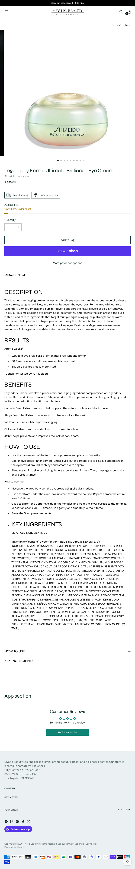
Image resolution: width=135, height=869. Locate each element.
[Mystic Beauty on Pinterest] (18, 822)
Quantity (10, 220)
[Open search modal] (121, 11)
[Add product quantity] (18, 227)
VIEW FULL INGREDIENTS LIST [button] (30, 533)
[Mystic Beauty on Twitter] (29, 822)
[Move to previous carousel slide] (120, 679)
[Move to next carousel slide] (128, 679)
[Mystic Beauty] (67, 11)
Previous (116, 25)
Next (128, 25)
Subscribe (124, 809)
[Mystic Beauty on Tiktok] (23, 822)
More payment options (67, 263)
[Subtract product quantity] (8, 227)
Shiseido (9, 176)
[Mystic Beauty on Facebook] (6, 822)
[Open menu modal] (6, 11)
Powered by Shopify (14, 847)
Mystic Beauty (31, 843)
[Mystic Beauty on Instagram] (12, 822)
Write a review (67, 732)
